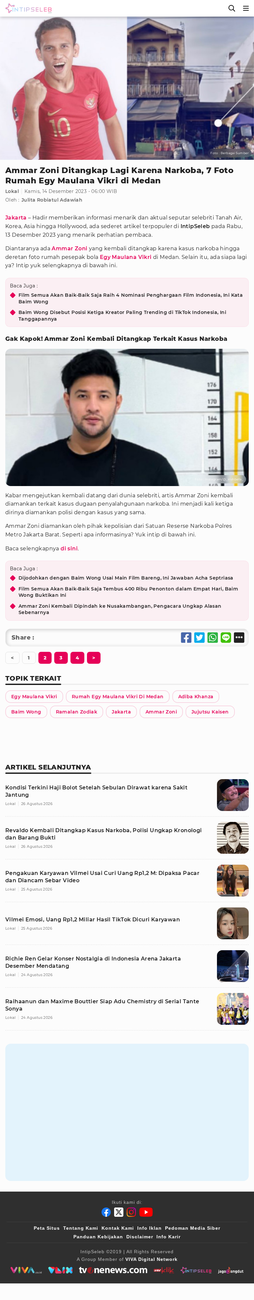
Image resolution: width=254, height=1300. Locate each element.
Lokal (12, 191)
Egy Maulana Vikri (126, 257)
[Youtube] (146, 1212)
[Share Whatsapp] (212, 638)
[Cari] (232, 8)
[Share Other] (239, 638)
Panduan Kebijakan (98, 1236)
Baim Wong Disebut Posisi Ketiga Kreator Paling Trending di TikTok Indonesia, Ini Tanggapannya (122, 315)
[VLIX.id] (60, 1270)
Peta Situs (47, 1228)
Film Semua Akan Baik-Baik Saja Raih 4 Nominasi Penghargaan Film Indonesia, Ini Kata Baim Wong (131, 298)
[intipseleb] (196, 1270)
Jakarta (16, 218)
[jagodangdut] (230, 1270)
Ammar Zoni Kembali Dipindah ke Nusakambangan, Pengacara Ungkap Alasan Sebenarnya (120, 609)
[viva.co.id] (26, 1270)
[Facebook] (106, 1212)
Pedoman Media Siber (192, 1228)
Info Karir (168, 1236)
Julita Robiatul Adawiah (51, 200)
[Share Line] (226, 638)
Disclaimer (139, 1236)
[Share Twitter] (199, 638)
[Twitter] (118, 1212)
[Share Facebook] (186, 638)
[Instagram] (131, 1212)
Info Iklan (149, 1228)
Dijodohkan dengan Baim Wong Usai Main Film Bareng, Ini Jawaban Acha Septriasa (126, 578)
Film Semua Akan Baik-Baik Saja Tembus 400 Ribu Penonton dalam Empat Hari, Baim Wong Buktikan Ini (128, 592)
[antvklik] (164, 1270)
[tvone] (113, 1270)
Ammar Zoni (69, 248)
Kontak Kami (118, 1228)
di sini (69, 548)
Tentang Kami (80, 1228)
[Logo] (27, 8)
